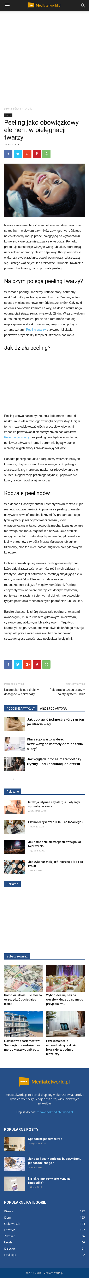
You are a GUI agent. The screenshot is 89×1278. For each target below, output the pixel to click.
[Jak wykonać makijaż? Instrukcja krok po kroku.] (14, 867)
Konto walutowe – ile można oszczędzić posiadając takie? (23, 999)
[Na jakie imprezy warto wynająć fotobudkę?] (14, 1184)
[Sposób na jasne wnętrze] (14, 1144)
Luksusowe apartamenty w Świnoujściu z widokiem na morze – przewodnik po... (22, 1045)
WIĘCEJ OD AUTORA (53, 708)
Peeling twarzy (36, 329)
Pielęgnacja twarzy (17, 437)
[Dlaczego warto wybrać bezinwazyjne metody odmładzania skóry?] (14, 744)
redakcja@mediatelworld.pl (55, 1112)
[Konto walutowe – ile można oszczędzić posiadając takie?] (23, 978)
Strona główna (12, 108)
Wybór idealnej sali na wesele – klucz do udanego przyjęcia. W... (64, 999)
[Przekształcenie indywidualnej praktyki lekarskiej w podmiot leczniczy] (65, 1024)
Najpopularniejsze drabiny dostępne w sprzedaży (21, 692)
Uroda (28, 108)
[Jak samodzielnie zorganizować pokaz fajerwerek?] (14, 847)
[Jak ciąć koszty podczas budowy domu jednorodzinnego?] (14, 1164)
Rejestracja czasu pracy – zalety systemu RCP (67, 692)
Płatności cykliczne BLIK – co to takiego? (55, 822)
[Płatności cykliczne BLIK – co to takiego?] (14, 827)
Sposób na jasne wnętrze (45, 1139)
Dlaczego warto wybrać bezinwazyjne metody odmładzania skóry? (55, 744)
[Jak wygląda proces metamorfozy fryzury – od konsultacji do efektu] (14, 764)
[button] (83, 5)
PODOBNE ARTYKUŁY (21, 708)
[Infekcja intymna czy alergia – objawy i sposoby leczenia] (14, 807)
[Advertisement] (44, 57)
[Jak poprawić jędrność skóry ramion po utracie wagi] (14, 724)
